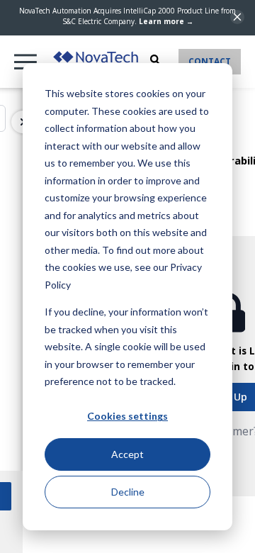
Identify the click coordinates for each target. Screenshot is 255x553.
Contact (209, 61)
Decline (127, 492)
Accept (127, 454)
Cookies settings (127, 416)
